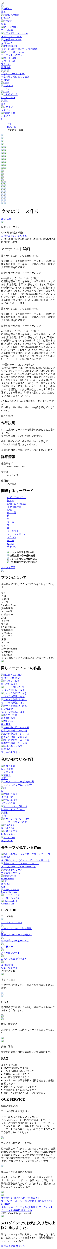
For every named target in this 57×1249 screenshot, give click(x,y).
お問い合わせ (18, 1198)
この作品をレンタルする (14, 235)
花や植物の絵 (14, 507)
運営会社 (6, 64)
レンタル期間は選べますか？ (19, 1071)
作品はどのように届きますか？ (20, 1089)
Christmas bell (7, 903)
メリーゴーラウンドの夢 (14, 822)
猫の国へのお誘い (10, 678)
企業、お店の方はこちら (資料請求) (19, 1207)
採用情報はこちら (22, 1210)
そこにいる (7, 840)
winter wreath (7, 878)
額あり (10, 500)
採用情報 (6, 67)
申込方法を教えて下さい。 (18, 1068)
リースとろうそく (10, 898)
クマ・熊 (11, 512)
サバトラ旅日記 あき (13, 696)
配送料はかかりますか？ (16, 1074)
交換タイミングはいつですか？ (20, 1086)
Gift (3, 887)
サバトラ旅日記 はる (13, 712)
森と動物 (6, 724)
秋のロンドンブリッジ (13, 809)
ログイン (20, 1246)
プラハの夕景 (8, 803)
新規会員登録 (8, 1246)
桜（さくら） (8, 828)
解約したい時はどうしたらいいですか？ (25, 1093)
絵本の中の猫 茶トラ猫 (14, 743)
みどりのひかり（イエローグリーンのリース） (25, 860)
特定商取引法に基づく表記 (15, 76)
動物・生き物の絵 (16, 503)
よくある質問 (8, 567)
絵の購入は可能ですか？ (16, 1077)
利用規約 (6, 79)
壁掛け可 (11, 546)
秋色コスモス (8, 834)
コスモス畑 (7, 772)
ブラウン (11, 537)
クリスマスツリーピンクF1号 (16, 784)
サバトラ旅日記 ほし (13, 702)
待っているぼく (9, 684)
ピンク (10, 543)
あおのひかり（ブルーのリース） (18, 866)
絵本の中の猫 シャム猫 (14, 730)
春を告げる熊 (8, 718)
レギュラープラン (16, 497)
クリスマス (13, 531)
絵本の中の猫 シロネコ (14, 737)
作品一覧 (11, 127)
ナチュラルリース (10, 872)
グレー (10, 540)
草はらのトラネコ (10, 752)
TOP (9, 124)
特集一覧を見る (9, 968)
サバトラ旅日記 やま (13, 690)
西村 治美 (6, 219)
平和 (3, 815)
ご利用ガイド (33, 1198)
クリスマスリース (16, 534)
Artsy (9, 509)
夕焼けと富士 (8, 797)
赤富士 (4, 778)
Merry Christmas (9, 892)
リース (10, 522)
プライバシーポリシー (13, 73)
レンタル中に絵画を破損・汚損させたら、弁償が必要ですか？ (28, 1082)
